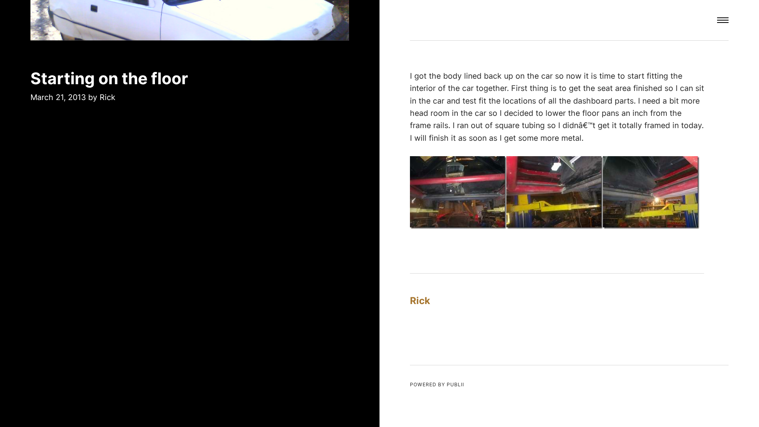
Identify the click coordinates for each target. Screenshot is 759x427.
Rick (107, 97)
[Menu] (723, 20)
